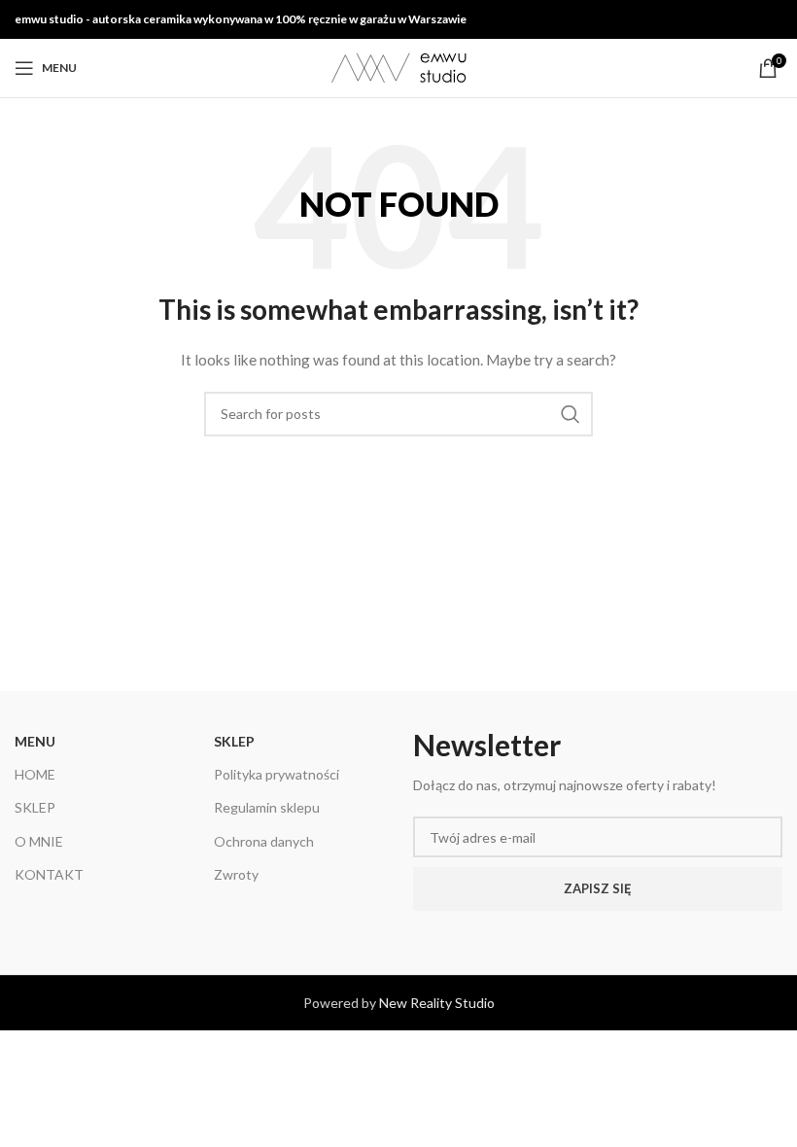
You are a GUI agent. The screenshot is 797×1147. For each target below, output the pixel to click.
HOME (35, 774)
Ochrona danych (264, 841)
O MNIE (39, 841)
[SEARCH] (570, 414)
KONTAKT (49, 874)
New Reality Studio (437, 1002)
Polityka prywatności (276, 774)
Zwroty (236, 874)
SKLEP (35, 807)
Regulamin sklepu (267, 807)
